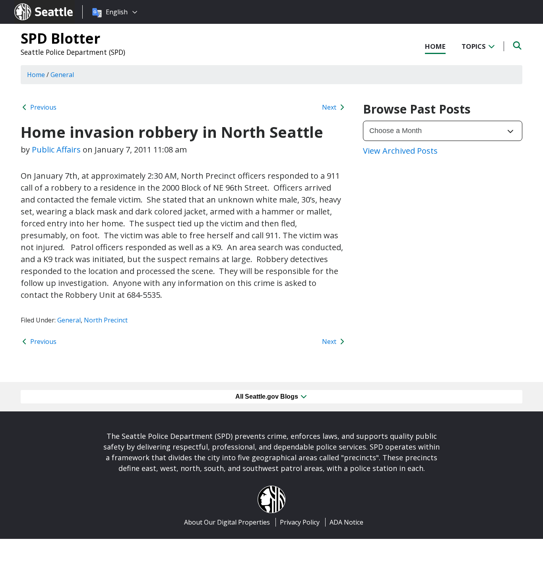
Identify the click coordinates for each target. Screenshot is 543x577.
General (69, 320)
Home (435, 46)
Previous (42, 107)
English (117, 12)
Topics (474, 46)
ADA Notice (346, 522)
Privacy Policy (300, 522)
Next (330, 107)
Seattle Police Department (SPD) (73, 52)
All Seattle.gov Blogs (267, 396)
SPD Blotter (60, 38)
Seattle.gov (31, 4)
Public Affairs (56, 149)
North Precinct (106, 320)
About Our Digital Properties (227, 522)
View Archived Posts (400, 150)
